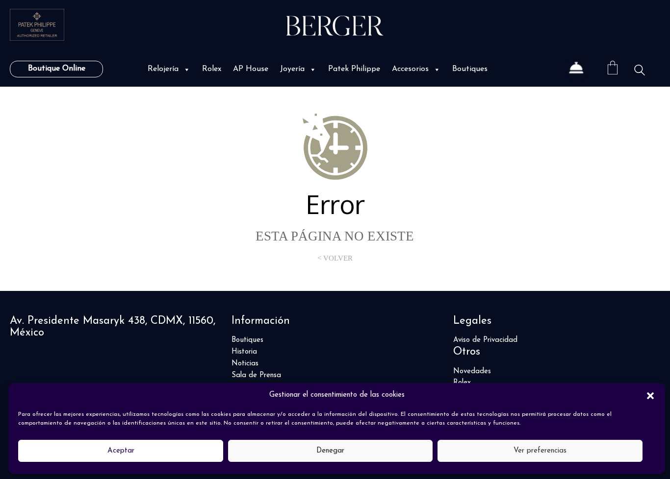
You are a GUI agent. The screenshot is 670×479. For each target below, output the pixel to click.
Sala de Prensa (256, 375)
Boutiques (470, 69)
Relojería (163, 69)
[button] (650, 395)
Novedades (472, 371)
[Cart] (612, 69)
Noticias (245, 363)
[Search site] (639, 70)
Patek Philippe (354, 69)
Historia (244, 352)
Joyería (292, 69)
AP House (250, 69)
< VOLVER (335, 258)
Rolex (211, 69)
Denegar (330, 451)
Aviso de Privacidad (485, 340)
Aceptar (120, 451)
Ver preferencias (540, 451)
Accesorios (410, 69)
